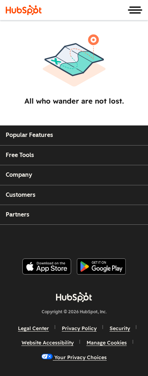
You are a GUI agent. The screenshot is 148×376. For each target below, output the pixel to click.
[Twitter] (80, 238)
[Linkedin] (98, 238)
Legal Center (33, 328)
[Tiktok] (134, 238)
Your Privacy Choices (80, 357)
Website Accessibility (48, 342)
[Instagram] (43, 238)
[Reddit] (116, 238)
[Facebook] (25, 238)
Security (120, 328)
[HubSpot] (24, 10)
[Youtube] (61, 238)
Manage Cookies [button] (107, 342)
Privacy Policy (79, 328)
